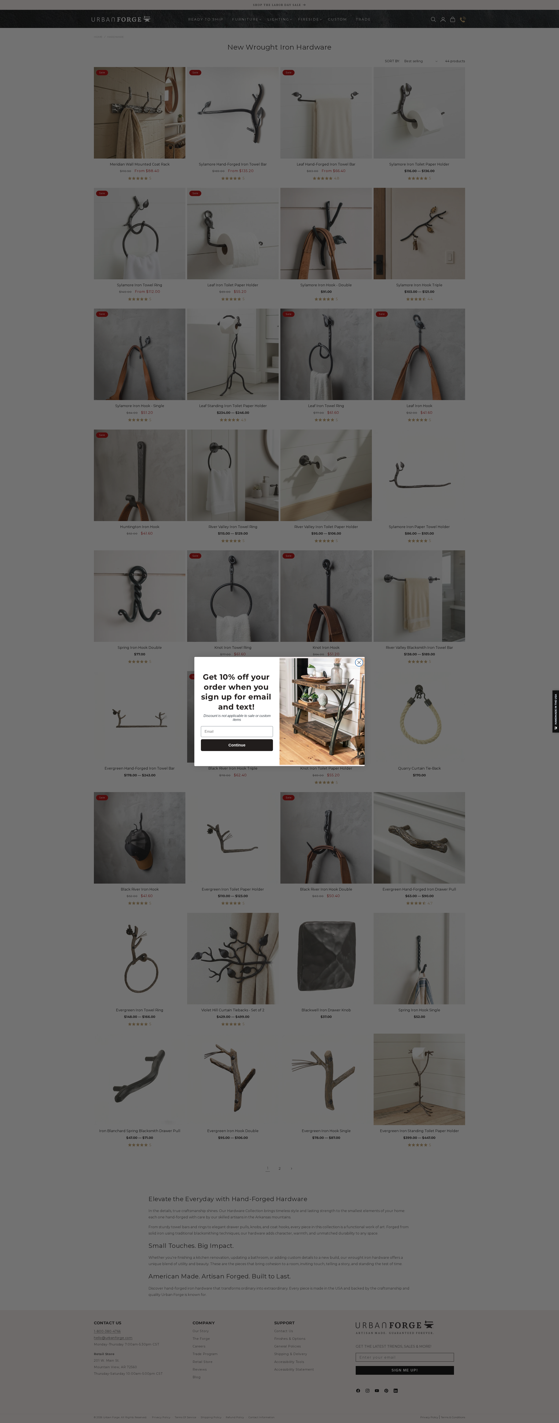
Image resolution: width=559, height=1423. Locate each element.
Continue (236, 745)
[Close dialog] (359, 662)
